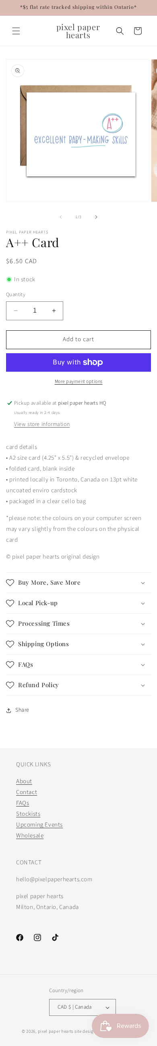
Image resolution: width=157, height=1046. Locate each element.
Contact (26, 792)
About (24, 781)
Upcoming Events (39, 825)
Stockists (28, 814)
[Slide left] (61, 217)
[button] (16, 31)
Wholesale (29, 835)
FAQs (22, 803)
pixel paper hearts (56, 1031)
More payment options (79, 381)
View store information (42, 424)
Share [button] (22, 710)
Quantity (15, 294)
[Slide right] (96, 217)
